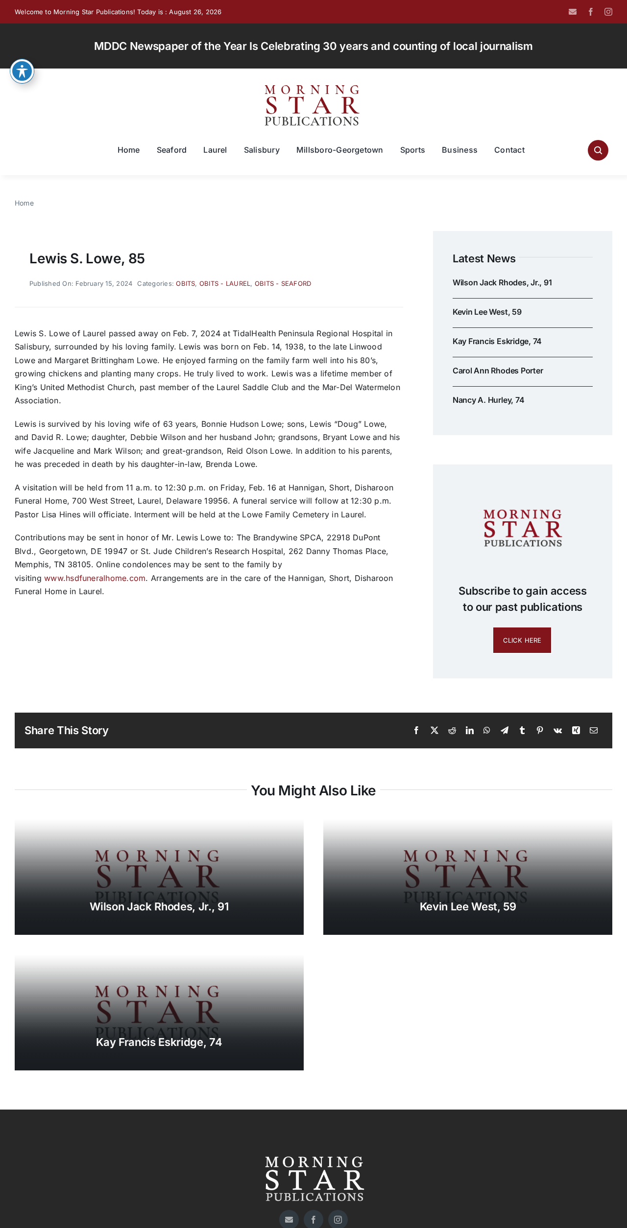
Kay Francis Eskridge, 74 (497, 341)
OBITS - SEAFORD (283, 283)
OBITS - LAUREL (224, 283)
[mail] (573, 12)
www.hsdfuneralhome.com (94, 578)
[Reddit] (452, 731)
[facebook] (591, 12)
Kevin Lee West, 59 (487, 312)
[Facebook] (416, 731)
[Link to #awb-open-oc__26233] (598, 150)
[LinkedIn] (470, 731)
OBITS (185, 283)
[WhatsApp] (487, 731)
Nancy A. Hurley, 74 (488, 400)
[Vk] (558, 731)
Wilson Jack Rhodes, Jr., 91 (502, 282)
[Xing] (576, 731)
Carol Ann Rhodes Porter (498, 370)
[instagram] (608, 12)
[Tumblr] (522, 731)
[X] (434, 731)
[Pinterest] (540, 731)
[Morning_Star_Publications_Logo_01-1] (313, 87)
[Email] (594, 731)
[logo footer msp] (313, 1153)
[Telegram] (504, 731)
